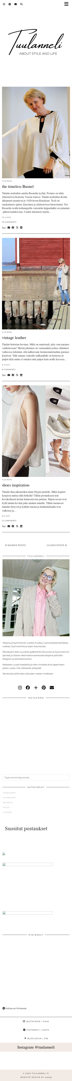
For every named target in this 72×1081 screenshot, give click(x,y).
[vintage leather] (36, 283)
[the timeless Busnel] (36, 132)
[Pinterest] (10, 4)
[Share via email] (9, 227)
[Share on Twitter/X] (17, 227)
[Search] (21, 4)
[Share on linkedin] (21, 227)
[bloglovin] (36, 687)
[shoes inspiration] (36, 431)
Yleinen (7, 181)
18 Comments (9, 222)
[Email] (15, 4)
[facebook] (28, 687)
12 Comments (9, 521)
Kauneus (8, 802)
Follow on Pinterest (15, 1008)
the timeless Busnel (18, 186)
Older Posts (56, 545)
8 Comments (9, 369)
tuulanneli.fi (40, 1073)
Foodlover (9, 793)
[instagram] (20, 687)
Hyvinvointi (9, 798)
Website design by (36, 1077)
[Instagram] (4, 4)
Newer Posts (16, 545)
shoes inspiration (15, 485)
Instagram (37, 1021)
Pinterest (37, 1030)
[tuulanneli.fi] (36, 40)
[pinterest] (44, 687)
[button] (67, 4)
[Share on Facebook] (13, 227)
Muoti (6, 807)
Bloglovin (37, 1038)
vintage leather (14, 337)
